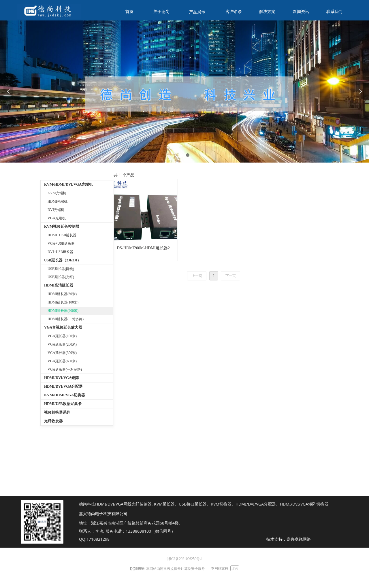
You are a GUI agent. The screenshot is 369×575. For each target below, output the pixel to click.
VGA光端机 (57, 218)
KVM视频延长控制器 (61, 226)
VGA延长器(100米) (62, 336)
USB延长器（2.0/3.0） (62, 260)
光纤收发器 (53, 421)
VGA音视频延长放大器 (63, 327)
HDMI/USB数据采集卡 (63, 403)
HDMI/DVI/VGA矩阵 (61, 378)
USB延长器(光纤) (61, 277)
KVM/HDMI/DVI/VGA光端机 (68, 184)
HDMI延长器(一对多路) (66, 319)
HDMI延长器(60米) (62, 294)
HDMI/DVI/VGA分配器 (63, 386)
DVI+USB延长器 (60, 252)
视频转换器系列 (57, 412)
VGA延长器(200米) (62, 344)
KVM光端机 (57, 193)
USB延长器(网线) (61, 269)
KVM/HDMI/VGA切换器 (64, 395)
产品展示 (197, 12)
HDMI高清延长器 (58, 285)
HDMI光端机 (57, 201)
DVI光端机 (56, 210)
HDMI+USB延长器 (62, 235)
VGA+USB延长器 (61, 244)
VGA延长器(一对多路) (65, 369)
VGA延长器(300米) (62, 353)
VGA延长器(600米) (62, 361)
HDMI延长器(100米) (63, 302)
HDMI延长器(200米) (63, 311)
